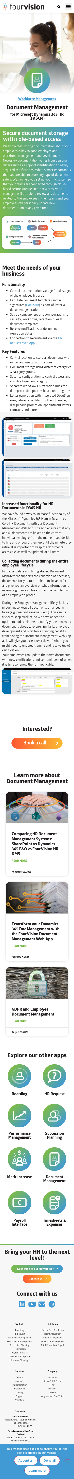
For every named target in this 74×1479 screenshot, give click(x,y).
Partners (52, 1388)
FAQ (52, 1385)
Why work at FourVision (52, 1396)
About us (52, 1377)
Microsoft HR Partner (52, 1381)
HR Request (54, 1094)
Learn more (37, 1470)
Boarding (19, 1094)
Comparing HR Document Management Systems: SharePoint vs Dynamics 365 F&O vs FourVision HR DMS (35, 843)
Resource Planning (19, 1360)
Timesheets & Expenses (54, 1222)
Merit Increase (19, 1177)
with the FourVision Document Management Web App (35, 931)
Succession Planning (54, 1135)
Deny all (50, 1460)
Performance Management (19, 1135)
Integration (19, 1388)
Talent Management (52, 1337)
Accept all (25, 1460)
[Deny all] (67, 1461)
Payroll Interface (19, 1222)
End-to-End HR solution (52, 1330)
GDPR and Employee (33, 1011)
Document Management (54, 1179)
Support (19, 1396)
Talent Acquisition (52, 1334)
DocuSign (32, 305)
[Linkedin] (22, 1304)
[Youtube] (32, 1304)
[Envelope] (41, 1304)
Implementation (19, 1385)
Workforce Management (37, 99)
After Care (19, 1400)
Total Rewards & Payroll (52, 1345)
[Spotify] (51, 1304)
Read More (19, 861)
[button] (68, 6)
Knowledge (19, 1381)
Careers (52, 1392)
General (19, 1377)
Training (19, 1392)
